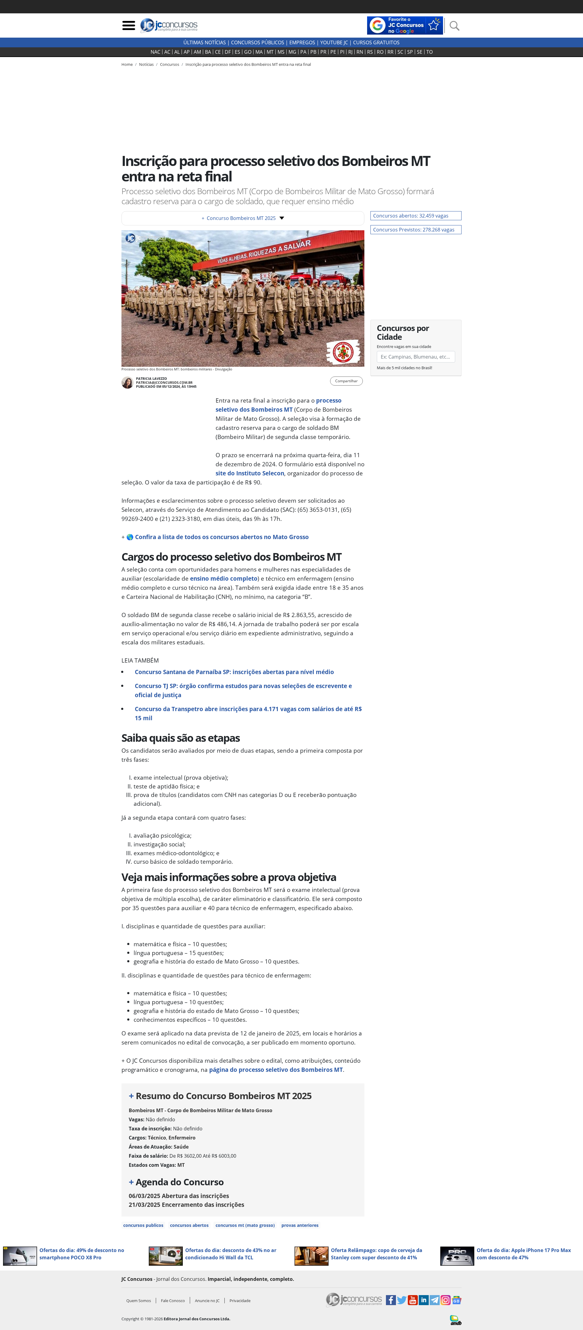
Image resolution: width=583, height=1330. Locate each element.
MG (292, 51)
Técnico (157, 1137)
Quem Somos (138, 1300)
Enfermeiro (182, 1137)
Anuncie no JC (207, 1300)
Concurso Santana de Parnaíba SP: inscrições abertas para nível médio (234, 672)
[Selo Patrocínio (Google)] (405, 25)
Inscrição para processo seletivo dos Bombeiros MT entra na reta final (248, 64)
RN (359, 51)
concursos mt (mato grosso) (245, 1225)
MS (281, 51)
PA (303, 51)
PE (333, 51)
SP (410, 51)
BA (208, 51)
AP (187, 51)
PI (342, 51)
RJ (350, 51)
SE (419, 51)
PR (323, 51)
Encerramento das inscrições (186, 1204)
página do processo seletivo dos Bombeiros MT (276, 1069)
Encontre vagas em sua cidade (404, 346)
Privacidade (240, 1300)
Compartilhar (346, 380)
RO (380, 51)
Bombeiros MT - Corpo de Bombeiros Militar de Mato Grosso (200, 1110)
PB (313, 51)
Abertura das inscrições (179, 1196)
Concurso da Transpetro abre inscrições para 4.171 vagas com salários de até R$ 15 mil (248, 713)
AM (197, 51)
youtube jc (334, 42)
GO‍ (247, 51)
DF (228, 51)
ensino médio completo (223, 578)
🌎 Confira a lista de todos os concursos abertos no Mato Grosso (217, 537)
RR (390, 51)
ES (237, 51)
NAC (155, 51)
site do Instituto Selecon (250, 473)
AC (167, 51)
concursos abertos (189, 1225)
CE (218, 51)
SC (400, 51)
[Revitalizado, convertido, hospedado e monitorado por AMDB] (456, 1319)
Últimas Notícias (204, 42)
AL (177, 51)
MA (259, 51)
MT (270, 51)
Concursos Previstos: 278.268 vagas (414, 229)
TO (429, 51)
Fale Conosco (173, 1300)
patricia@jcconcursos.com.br (164, 382)
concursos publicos (143, 1225)
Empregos (302, 42)
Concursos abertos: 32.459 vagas (410, 215)
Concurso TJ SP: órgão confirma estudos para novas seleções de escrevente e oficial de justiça (243, 690)
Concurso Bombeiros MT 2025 (239, 218)
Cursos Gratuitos (376, 42)
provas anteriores (300, 1225)
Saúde (181, 1146)
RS (370, 51)
